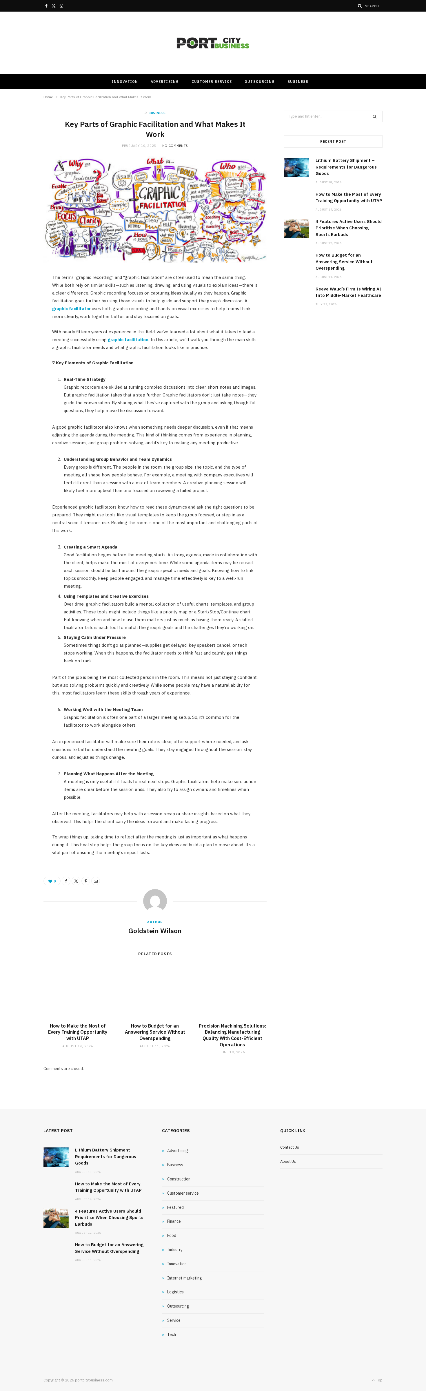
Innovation (125, 81)
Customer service (212, 81)
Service (174, 1320)
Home (48, 97)
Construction (178, 1179)
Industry (175, 1249)
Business (297, 81)
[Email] (95, 881)
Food (171, 1235)
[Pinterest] (85, 881)
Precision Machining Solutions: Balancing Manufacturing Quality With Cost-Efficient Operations (232, 1035)
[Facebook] (66, 881)
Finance (174, 1221)
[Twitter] (76, 881)
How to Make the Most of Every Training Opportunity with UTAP (77, 1032)
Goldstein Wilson (155, 930)
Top (379, 1380)
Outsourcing (260, 81)
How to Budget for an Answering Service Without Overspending (155, 1032)
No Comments (175, 146)
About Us (288, 1161)
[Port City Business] (213, 43)
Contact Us (289, 1147)
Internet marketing (184, 1278)
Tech (171, 1334)
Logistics (175, 1292)
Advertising (165, 81)
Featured (175, 1207)
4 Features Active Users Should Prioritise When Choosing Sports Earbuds (349, 228)
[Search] (360, 6)
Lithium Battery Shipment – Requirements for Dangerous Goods (346, 167)
